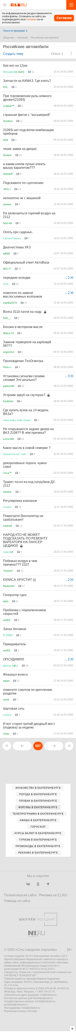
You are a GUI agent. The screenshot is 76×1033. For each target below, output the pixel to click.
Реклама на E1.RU (53, 895)
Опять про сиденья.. (18, 232)
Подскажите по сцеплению (23, 183)
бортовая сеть (13, 708)
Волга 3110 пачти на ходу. (22, 311)
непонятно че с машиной (22, 198)
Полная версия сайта (20, 895)
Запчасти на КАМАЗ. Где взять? (27, 80)
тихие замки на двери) (19, 149)
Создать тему (13, 54)
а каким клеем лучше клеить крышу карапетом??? (24, 165)
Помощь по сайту (17, 901)
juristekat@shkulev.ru (16, 1004)
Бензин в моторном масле (23, 327)
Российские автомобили (45, 37)
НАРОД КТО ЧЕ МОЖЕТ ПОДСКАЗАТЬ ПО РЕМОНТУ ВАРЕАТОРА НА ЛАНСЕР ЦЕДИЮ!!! (25, 540)
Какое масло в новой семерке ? (26, 448)
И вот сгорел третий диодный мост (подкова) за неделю (29, 725)
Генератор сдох (15, 595)
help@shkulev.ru (31, 1007)
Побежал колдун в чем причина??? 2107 (20, 562)
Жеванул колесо (15, 674)
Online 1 (57, 54)
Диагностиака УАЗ (17, 247)
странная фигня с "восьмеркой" (27, 114)
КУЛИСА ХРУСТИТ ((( (19, 579)
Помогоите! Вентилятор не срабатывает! (23, 517)
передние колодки (16, 277)
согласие (31, 19)
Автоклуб (22, 37)
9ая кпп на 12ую (15, 65)
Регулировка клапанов (20, 500)
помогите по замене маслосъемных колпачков (22, 294)
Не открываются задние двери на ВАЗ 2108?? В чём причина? (28, 430)
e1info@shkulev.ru (45, 1001)
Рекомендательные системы (20, 1011)
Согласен (64, 18)
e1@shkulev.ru (48, 994)
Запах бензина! (14, 629)
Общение (8, 37)
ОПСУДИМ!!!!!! (13, 659)
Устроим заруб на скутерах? (24, 395)
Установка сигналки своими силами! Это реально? (24, 377)
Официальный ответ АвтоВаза (26, 262)
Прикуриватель (14, 644)
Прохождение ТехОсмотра (23, 361)
